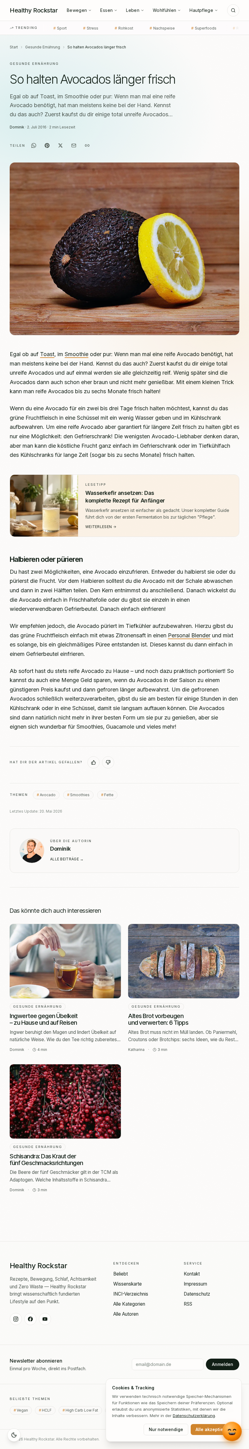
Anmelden (222, 1364)
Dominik (17, 127)
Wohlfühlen (164, 10)
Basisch (226, 28)
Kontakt (192, 1274)
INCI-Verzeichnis (130, 1294)
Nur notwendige (166, 1429)
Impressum (195, 1284)
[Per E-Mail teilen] (74, 145)
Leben (132, 10)
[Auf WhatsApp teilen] (34, 145)
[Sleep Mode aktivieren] (14, 1435)
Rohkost (81, 28)
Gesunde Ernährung (42, 47)
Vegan (24, 1410)
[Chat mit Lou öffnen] (232, 1431)
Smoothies (80, 794)
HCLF (49, 1410)
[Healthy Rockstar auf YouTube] (45, 1319)
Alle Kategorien (129, 1304)
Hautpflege (201, 10)
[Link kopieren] (87, 145)
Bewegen (77, 10)
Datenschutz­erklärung (194, 1415)
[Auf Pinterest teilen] (47, 145)
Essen (106, 10)
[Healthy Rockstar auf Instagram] (16, 1319)
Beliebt (120, 1274)
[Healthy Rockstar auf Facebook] (30, 1319)
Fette (109, 794)
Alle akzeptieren (213, 1429)
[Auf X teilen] (60, 145)
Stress (48, 28)
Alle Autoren (125, 1314)
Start (14, 47)
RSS (188, 1304)
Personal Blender (189, 635)
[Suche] (233, 10)
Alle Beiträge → (67, 859)
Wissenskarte (127, 1284)
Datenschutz (197, 1294)
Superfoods (161, 28)
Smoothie (76, 354)
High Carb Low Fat (84, 1410)
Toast (47, 354)
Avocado (48, 794)
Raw (195, 28)
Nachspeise (119, 28)
